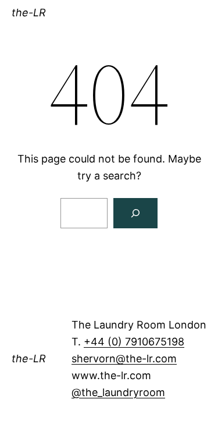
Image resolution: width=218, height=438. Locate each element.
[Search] (135, 213)
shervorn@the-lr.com (124, 358)
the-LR (29, 12)
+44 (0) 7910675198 (134, 341)
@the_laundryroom (118, 392)
